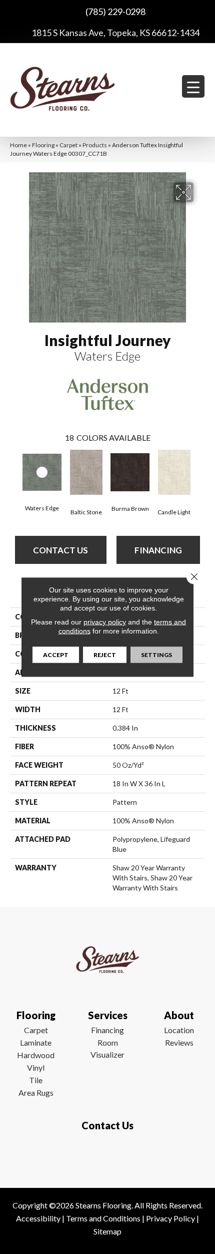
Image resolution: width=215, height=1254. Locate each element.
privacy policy (105, 622)
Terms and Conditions (103, 1218)
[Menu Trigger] (193, 86)
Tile (35, 1080)
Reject (105, 655)
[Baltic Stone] (86, 472)
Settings (156, 655)
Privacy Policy (170, 1218)
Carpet (69, 145)
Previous (15, 471)
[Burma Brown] (130, 472)
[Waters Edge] (42, 472)
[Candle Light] (174, 472)
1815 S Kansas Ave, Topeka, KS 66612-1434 (116, 32)
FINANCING (158, 550)
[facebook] (105, 1155)
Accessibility (38, 1218)
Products (94, 145)
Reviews (179, 1042)
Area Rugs (36, 1092)
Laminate (36, 1042)
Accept (55, 655)
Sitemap (108, 1231)
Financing (107, 1030)
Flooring (43, 145)
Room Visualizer (107, 1048)
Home (18, 145)
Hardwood (35, 1055)
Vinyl (35, 1067)
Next (200, 471)
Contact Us (60, 550)
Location (179, 1030)
